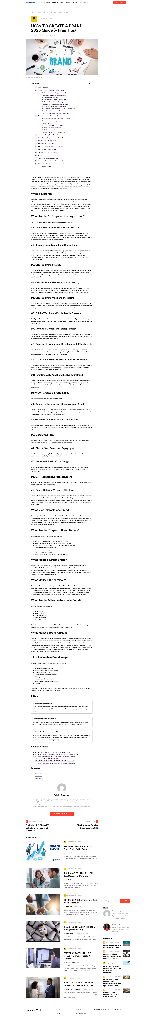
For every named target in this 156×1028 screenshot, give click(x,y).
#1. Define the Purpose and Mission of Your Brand (56, 118)
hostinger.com (39, 778)
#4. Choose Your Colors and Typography (53, 125)
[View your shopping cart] (109, 2)
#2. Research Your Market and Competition (54, 95)
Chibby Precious (70, 880)
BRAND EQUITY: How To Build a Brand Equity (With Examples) (78, 848)
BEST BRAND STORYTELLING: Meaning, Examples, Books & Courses (78, 956)
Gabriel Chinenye (38, 36)
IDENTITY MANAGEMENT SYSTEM (47, 759)
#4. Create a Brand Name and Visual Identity (54, 99)
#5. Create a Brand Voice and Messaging (53, 102)
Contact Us (78, 1009)
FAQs (40, 155)
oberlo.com (38, 776)
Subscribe (118, 2)
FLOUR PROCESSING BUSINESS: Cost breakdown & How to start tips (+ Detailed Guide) (112, 983)
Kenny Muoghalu (70, 962)
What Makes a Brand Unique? (47, 149)
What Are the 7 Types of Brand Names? (50, 138)
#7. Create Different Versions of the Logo (53, 132)
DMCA (58, 1013)
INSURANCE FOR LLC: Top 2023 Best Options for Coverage (78, 874)
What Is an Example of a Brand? (48, 135)
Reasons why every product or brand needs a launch (112, 946)
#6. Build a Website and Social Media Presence (55, 104)
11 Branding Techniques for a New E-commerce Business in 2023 (55, 763)
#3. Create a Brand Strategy (50, 97)
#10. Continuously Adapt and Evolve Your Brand (55, 113)
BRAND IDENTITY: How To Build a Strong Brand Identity (53, 752)
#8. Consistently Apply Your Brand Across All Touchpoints (58, 108)
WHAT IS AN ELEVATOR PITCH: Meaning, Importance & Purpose (78, 984)
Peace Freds (69, 906)
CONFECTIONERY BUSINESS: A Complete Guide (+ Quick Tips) (111, 995)
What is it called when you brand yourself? (51, 164)
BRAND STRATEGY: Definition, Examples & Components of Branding (56, 754)
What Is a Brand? (43, 87)
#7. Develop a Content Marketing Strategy (54, 106)
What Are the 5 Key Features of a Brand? (50, 146)
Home (32, 12)
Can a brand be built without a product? (50, 161)
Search (125, 901)
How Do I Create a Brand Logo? (48, 116)
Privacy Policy (117, 1009)
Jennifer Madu (70, 853)
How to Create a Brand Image (47, 152)
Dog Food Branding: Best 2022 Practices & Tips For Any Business (55, 756)
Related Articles (46, 166)
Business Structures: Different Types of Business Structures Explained (112, 956)
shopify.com (38, 774)
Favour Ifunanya (117, 911)
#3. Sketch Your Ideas (48, 123)
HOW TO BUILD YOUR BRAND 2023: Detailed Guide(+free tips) (55, 761)
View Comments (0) (60, 814)
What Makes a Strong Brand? (47, 140)
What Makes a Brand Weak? (47, 143)
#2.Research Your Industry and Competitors (54, 121)
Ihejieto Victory (70, 933)
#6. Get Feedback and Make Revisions (52, 130)
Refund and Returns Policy (101, 1009)
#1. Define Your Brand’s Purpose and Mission (54, 93)
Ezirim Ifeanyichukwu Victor (74, 989)
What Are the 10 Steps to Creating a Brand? (51, 90)
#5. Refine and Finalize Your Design (51, 127)
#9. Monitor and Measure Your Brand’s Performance (56, 111)
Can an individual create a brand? (48, 158)
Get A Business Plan (80, 1013)
